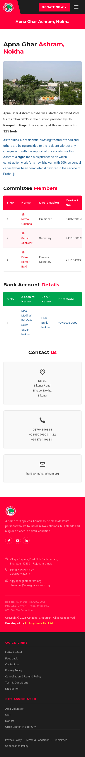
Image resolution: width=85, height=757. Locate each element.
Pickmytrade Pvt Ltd (39, 623)
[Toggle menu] (76, 7)
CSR (7, 714)
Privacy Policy (13, 670)
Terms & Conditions (37, 740)
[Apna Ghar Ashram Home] (8, 7)
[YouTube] (17, 540)
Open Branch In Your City (20, 726)
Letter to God (13, 652)
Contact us (12, 664)
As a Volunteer (14, 708)
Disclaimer (12, 688)
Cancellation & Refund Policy (23, 676)
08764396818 (42, 429)
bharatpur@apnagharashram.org (30, 585)
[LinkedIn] (26, 540)
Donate (9, 721)
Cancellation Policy (16, 745)
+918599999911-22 (42, 434)
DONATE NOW (53, 7)
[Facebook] (8, 540)
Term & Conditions (16, 682)
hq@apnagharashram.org (42, 473)
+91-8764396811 (20, 574)
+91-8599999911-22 (22, 570)
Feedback (11, 658)
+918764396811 (42, 439)
